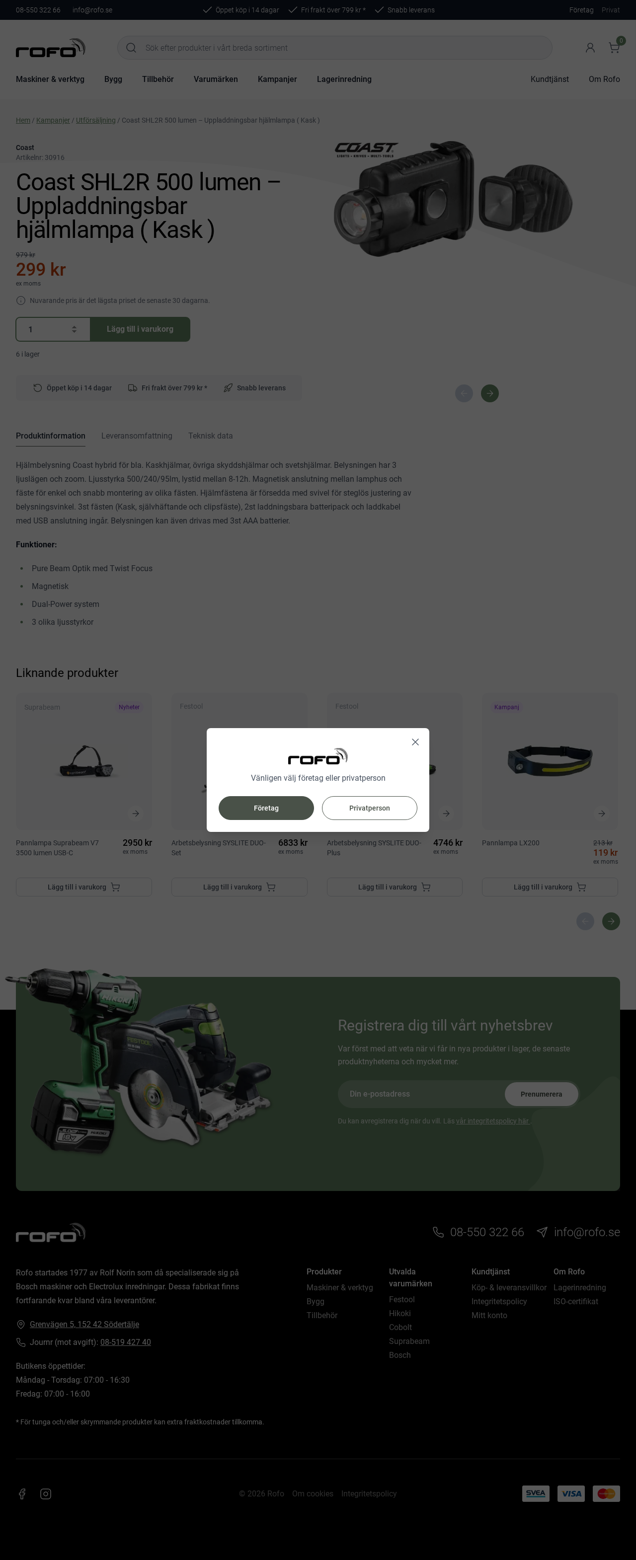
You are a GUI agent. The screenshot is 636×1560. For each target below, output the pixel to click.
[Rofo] (318, 756)
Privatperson (369, 808)
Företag (266, 808)
